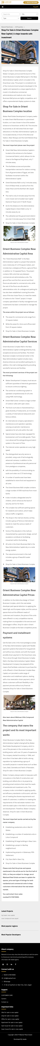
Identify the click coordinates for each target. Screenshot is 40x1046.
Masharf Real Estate (25, 1034)
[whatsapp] (20, 1044)
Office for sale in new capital (10, 1019)
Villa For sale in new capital (9, 1012)
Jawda (24, 1039)
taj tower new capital (8, 915)
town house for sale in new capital (12, 1029)
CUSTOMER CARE (7, 995)
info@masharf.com (10, 978)
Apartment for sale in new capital (11, 1022)
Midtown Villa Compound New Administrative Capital (18, 719)
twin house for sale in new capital (11, 1025)
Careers (3, 998)
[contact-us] (33, 1044)
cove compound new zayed (9, 918)
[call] (6, 1044)
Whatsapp (6, 981)
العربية (35, 6)
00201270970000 (32, 2)
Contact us (4, 1002)
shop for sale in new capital (9, 1015)
